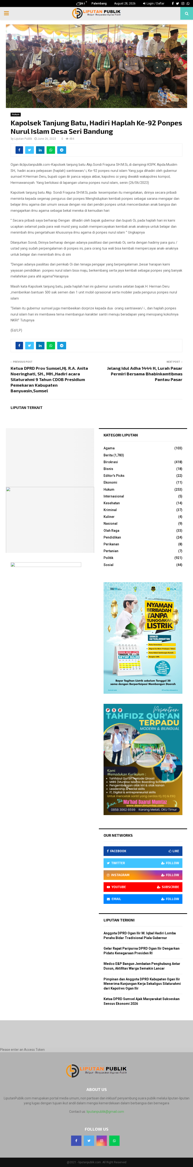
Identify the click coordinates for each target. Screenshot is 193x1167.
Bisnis (108, 469)
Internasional (114, 496)
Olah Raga (111, 530)
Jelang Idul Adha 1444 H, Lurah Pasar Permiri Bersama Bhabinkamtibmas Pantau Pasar (144, 374)
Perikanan (111, 544)
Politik (108, 558)
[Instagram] (101, 1141)
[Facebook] (76, 1141)
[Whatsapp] (114, 1141)
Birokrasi (111, 462)
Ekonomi (110, 482)
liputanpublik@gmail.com (105, 1111)
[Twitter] (89, 1141)
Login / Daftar (155, 3)
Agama (109, 448)
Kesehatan (112, 503)
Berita (108, 455)
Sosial (108, 565)
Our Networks (118, 835)
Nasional (110, 523)
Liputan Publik (23, 138)
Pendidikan (112, 537)
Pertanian (111, 551)
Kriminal (110, 510)
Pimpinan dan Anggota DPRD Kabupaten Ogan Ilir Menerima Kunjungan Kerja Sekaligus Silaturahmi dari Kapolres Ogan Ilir (142, 983)
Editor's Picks (114, 476)
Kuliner (109, 517)
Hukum (16, 114)
